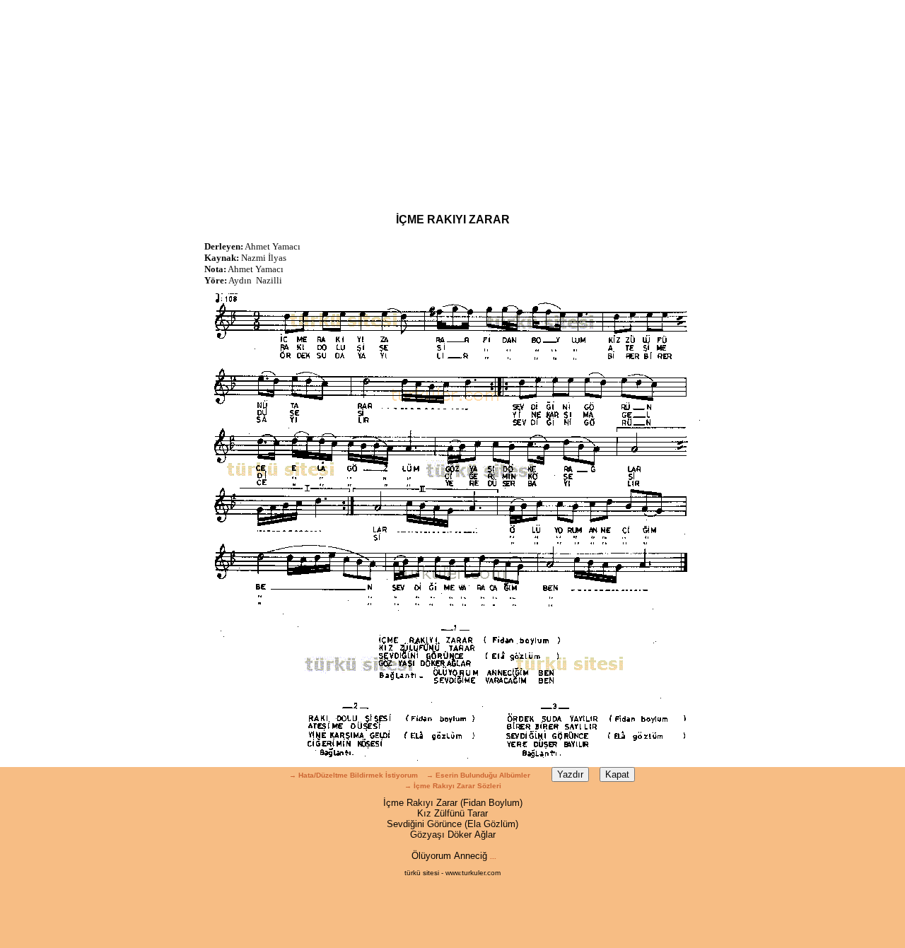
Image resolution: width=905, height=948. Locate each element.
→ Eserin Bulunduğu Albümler (479, 775)
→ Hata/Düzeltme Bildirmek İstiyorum (353, 775)
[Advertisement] (452, 99)
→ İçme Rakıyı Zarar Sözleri (452, 786)
